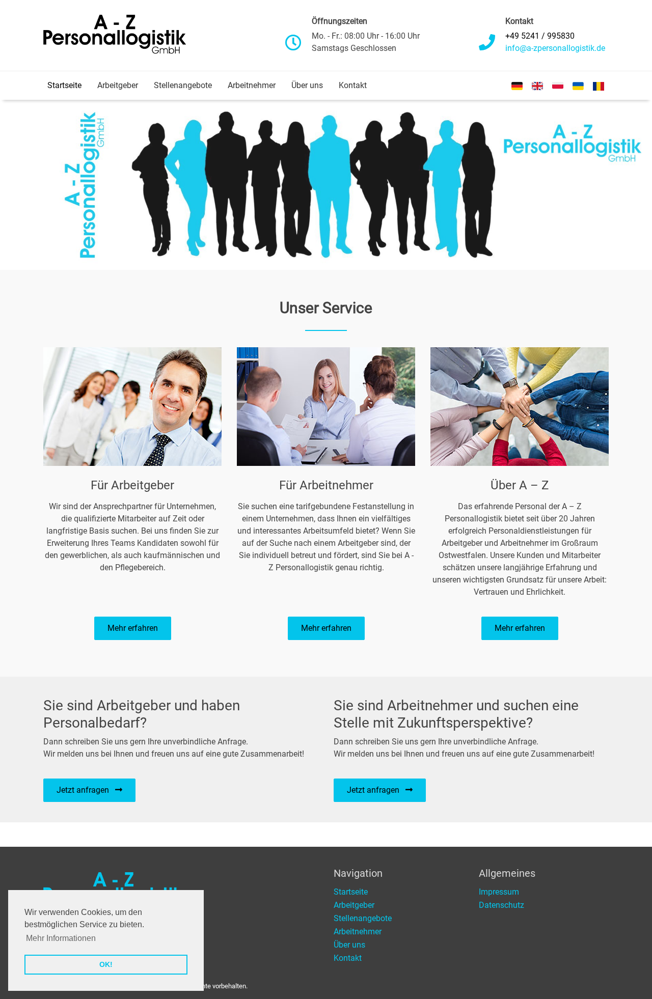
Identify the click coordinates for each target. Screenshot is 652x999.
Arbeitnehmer (252, 85)
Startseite (64, 85)
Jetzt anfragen (86, 790)
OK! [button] (106, 964)
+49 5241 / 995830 (540, 36)
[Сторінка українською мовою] (578, 85)
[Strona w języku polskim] (558, 85)
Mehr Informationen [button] (61, 938)
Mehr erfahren (132, 628)
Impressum (499, 892)
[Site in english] (537, 85)
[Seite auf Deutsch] (517, 85)
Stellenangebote (183, 85)
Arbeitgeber (117, 85)
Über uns (307, 85)
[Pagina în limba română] (598, 85)
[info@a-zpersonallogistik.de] (555, 48)
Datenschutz (501, 905)
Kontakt (353, 85)
